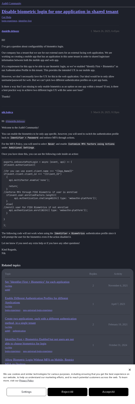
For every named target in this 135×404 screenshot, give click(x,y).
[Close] (129, 369)
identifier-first (25, 21)
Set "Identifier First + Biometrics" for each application (37, 281)
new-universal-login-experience (37, 310)
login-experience (9, 21)
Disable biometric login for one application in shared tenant (60, 11)
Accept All (108, 391)
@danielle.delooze (15, 121)
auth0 (7, 290)
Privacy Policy (26, 380)
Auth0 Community (11, 3)
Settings (26, 391)
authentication (19, 331)
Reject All (67, 391)
